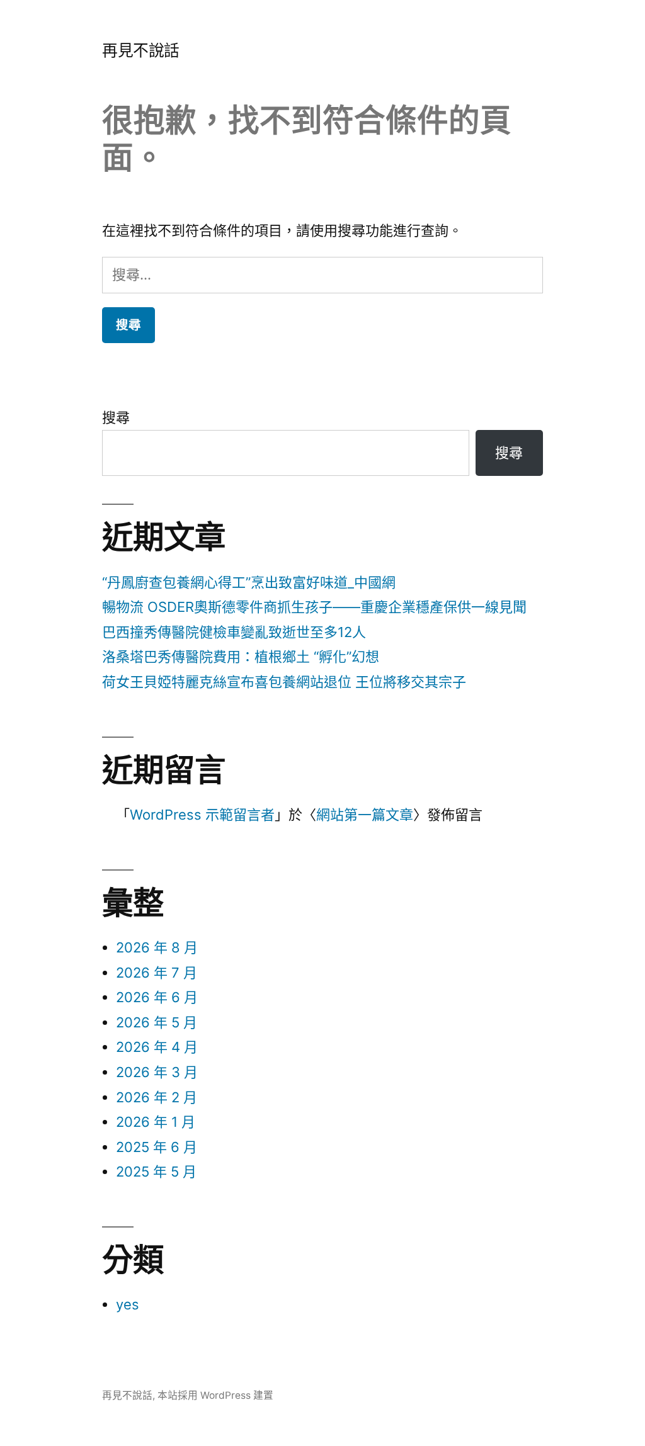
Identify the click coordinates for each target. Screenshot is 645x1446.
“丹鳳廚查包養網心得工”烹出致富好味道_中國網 (249, 582)
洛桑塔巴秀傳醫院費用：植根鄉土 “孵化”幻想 (240, 656)
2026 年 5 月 (156, 1022)
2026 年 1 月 (155, 1122)
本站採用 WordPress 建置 (215, 1395)
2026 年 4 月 (157, 1047)
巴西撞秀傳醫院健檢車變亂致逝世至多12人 (234, 632)
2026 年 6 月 (157, 997)
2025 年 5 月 (156, 1171)
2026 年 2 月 (156, 1097)
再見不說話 (141, 50)
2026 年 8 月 (157, 947)
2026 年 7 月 (156, 972)
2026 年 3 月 (157, 1072)
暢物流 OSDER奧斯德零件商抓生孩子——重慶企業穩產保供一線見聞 (314, 607)
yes (127, 1304)
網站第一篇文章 (364, 814)
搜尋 (116, 417)
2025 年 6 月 (156, 1147)
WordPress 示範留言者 (202, 814)
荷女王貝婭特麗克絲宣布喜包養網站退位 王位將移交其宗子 (284, 682)
